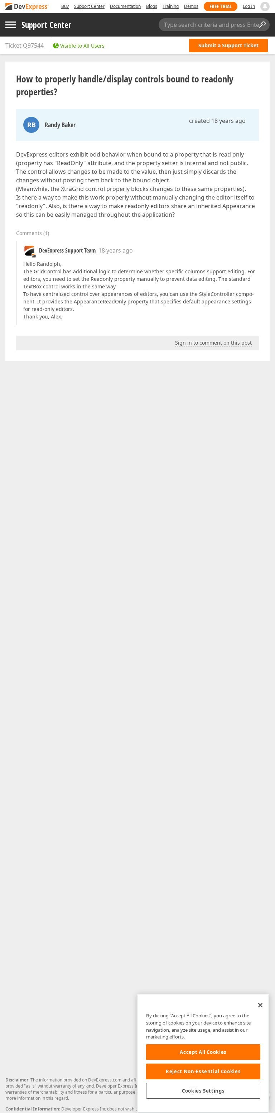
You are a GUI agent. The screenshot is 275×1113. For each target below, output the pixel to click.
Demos (191, 6)
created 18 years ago (217, 121)
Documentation (125, 6)
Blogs (151, 6)
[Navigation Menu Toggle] (10, 25)
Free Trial (220, 6)
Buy (65, 6)
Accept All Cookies (203, 1052)
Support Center (89, 6)
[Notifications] (265, 6)
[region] (203, 1053)
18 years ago (115, 250)
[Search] (262, 24)
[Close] (260, 1005)
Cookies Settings (203, 1091)
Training (171, 6)
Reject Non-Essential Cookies (203, 1071)
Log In (249, 6)
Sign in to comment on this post (213, 342)
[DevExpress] (27, 7)
